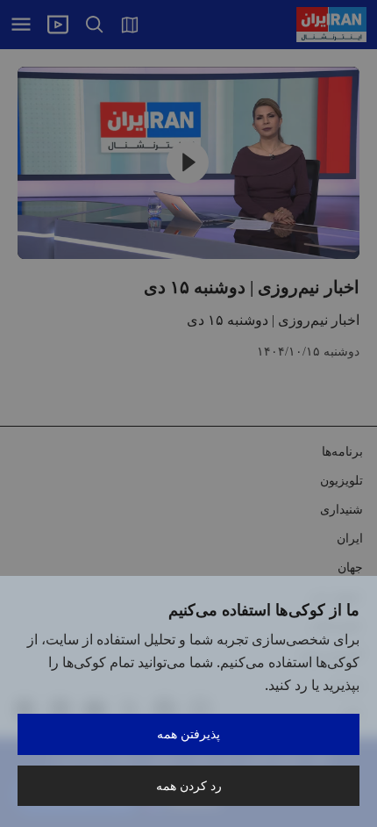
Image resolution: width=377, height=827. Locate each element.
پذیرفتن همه (188, 733)
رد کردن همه (189, 785)
